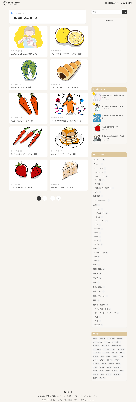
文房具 (97, 278)
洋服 (96, 282)
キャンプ (105, 345)
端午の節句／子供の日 (104, 188)
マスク (114, 353)
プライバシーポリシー (91, 396)
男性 (109, 367)
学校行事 (99, 180)
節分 (98, 192)
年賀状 (97, 274)
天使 (98, 233)
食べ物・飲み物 (100, 305)
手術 (104, 363)
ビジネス (97, 196)
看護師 (98, 244)
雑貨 (96, 300)
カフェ (96, 345)
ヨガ (98, 225)
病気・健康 (98, 287)
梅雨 (118, 363)
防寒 (95, 374)
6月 (95, 338)
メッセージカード (101, 200)
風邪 (108, 374)
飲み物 (98, 325)
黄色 (102, 378)
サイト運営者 (66, 396)
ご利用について (113, 3)
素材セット (98, 291)
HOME (69, 392)
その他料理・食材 (102, 309)
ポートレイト (101, 221)
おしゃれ (110, 338)
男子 (102, 367)
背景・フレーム (100, 296)
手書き (96, 363)
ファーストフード (108, 349)
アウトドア (98, 160)
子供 (98, 236)
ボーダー (97, 353)
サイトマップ (77, 396)
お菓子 (119, 338)
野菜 (98, 321)
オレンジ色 (116, 342)
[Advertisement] (109, 52)
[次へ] (58, 198)
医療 (96, 265)
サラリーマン (116, 345)
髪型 (95, 378)
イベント (98, 164)
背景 (95, 370)
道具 (108, 370)
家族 (98, 240)
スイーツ (97, 349)
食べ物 (117, 374)
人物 (96, 205)
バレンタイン (101, 176)
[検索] (124, 12)
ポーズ (98, 217)
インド (107, 342)
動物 (96, 248)
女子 (102, 360)
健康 (95, 356)
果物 (98, 317)
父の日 (98, 184)
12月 (102, 338)
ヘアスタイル (101, 213)
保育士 (98, 229)
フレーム (120, 349)
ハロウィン (100, 172)
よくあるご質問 (126, 3)
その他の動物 (101, 253)
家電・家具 (98, 269)
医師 (115, 356)
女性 (109, 360)
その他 (98, 209)
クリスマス (100, 168)
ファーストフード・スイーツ (106, 313)
